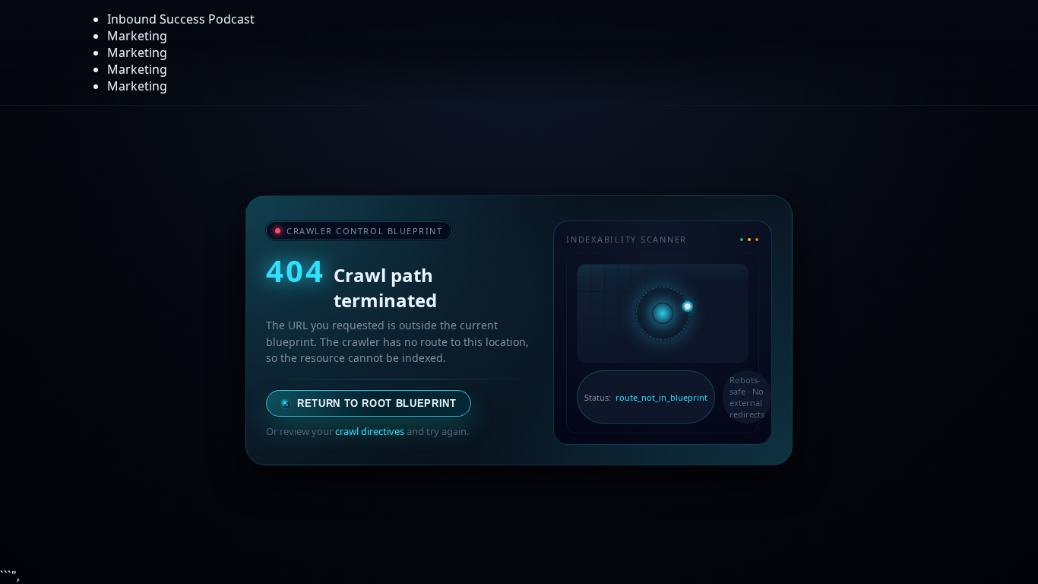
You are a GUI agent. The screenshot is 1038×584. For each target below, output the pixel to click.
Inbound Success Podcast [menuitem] (181, 19)
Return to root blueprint (370, 403)
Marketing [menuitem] (137, 35)
